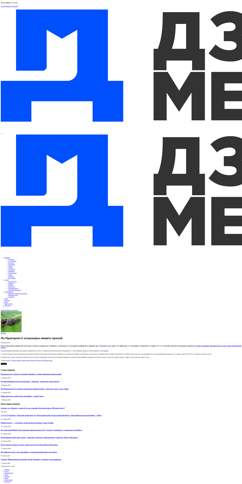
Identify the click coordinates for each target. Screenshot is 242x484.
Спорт (10, 266)
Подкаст (7, 300)
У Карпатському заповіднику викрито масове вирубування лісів (31, 360)
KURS (106, 351)
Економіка (11, 264)
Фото (6, 298)
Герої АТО (11, 287)
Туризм (10, 268)
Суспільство (12, 261)
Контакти (8, 305)
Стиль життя (12, 273)
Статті (7, 280)
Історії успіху (12, 281)
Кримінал (11, 271)
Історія (10, 285)
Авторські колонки (14, 290)
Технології (11, 269)
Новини (7, 258)
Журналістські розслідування (17, 293)
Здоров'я (11, 276)
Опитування (9, 304)
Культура (11, 263)
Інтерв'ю (11, 283)
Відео (6, 302)
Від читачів (12, 278)
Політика (11, 259)
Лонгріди (11, 297)
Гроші (10, 275)
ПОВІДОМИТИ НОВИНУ (9, 6)
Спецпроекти (9, 292)
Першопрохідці (13, 288)
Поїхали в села (13, 295)
